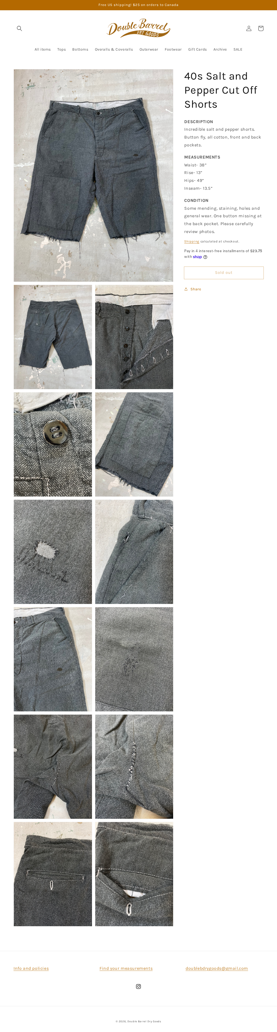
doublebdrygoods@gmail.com (217, 968)
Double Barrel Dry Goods (144, 1021)
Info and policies (31, 968)
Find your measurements (126, 968)
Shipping (191, 241)
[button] (19, 28)
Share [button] (195, 289)
